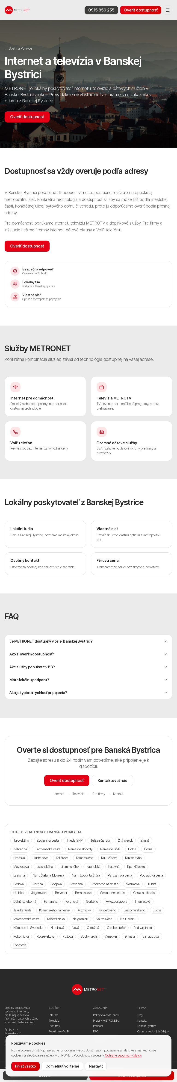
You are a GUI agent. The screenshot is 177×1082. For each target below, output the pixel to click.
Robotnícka (21, 936)
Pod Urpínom (142, 928)
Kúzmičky (84, 910)
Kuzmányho (133, 858)
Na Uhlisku (128, 919)
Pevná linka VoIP (59, 1031)
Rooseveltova (46, 936)
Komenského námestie (54, 910)
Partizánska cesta (120, 875)
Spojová (56, 884)
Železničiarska (100, 840)
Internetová (142, 901)
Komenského (84, 858)
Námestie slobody (80, 849)
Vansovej (111, 936)
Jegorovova (39, 893)
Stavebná (76, 884)
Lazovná (19, 875)
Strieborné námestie (104, 884)
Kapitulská (93, 866)
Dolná (132, 849)
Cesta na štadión (144, 893)
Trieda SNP (75, 840)
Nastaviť (96, 1066)
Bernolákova (83, 893)
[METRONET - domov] (17, 10)
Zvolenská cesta (48, 840)
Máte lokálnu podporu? (29, 679)
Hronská (19, 858)
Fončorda (19, 945)
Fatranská (51, 901)
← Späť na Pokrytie (18, 48)
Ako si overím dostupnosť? (31, 654)
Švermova (133, 884)
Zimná (145, 840)
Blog (140, 1015)
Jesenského (45, 866)
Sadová (18, 884)
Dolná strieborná (24, 901)
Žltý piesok (125, 840)
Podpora (98, 1026)
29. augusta (151, 936)
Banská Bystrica (146, 1026)
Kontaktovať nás (112, 780)
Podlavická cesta (151, 875)
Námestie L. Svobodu (28, 928)
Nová (75, 928)
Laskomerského (134, 910)
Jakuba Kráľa (22, 910)
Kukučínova (109, 858)
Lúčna (157, 910)
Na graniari (80, 919)
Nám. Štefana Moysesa (48, 875)
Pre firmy (98, 794)
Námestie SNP (110, 849)
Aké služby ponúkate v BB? (32, 667)
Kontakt (118, 794)
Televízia (78, 794)
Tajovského (21, 840)
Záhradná (20, 849)
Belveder (61, 893)
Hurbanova (40, 858)
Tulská (152, 884)
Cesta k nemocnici (112, 893)
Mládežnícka (56, 919)
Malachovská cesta (26, 919)
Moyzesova (21, 866)
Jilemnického (70, 866)
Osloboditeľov (116, 928)
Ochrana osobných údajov (153, 1031)
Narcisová (57, 928)
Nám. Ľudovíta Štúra (86, 875)
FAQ (95, 1031)
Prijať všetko (25, 1066)
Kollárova (62, 858)
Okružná (93, 928)
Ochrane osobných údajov (123, 1055)
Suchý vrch (89, 936)
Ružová (67, 936)
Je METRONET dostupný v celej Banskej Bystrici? (51, 641)
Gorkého (92, 901)
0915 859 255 (101, 10)
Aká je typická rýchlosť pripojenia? (38, 692)
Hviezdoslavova (116, 901)
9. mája (130, 936)
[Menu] (167, 10)
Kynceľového (107, 910)
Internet (59, 794)
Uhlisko (18, 893)
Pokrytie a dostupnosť (106, 1015)
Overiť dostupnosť (141, 10)
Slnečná (37, 884)
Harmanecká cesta (47, 849)
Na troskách (104, 919)
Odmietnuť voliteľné (62, 1066)
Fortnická (71, 901)
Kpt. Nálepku (136, 866)
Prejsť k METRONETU (106, 1020)
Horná (148, 849)
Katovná (113, 866)
